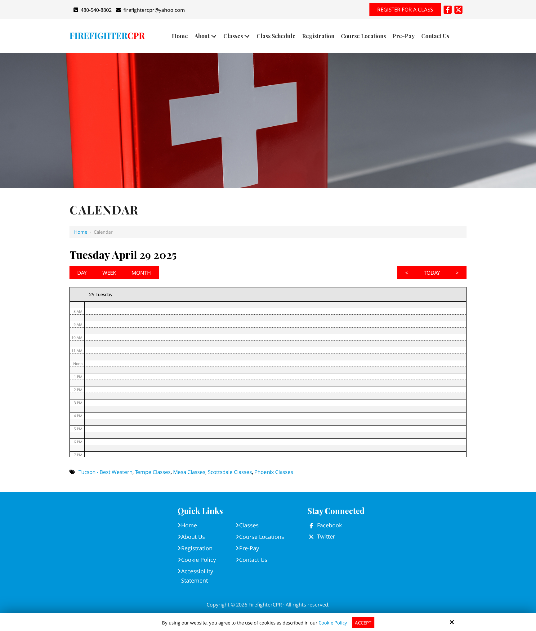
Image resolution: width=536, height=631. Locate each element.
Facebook (329, 525)
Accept (363, 623)
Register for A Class (405, 9)
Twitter (326, 536)
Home (80, 232)
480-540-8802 (96, 10)
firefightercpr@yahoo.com (154, 10)
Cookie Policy (333, 622)
